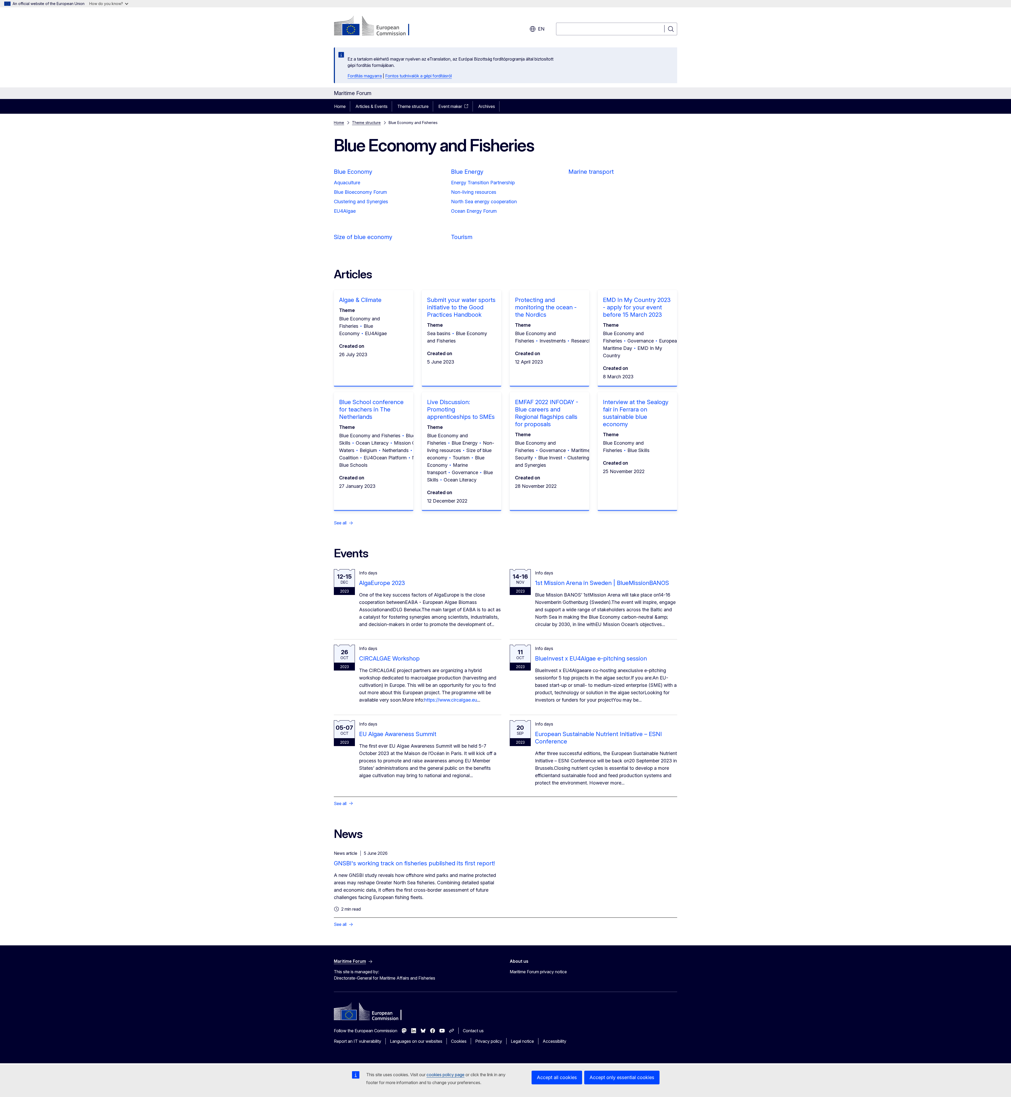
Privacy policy (488, 1041)
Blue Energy (467, 171)
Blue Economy (353, 171)
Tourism (461, 237)
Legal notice (522, 1041)
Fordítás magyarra (365, 75)
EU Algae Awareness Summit (397, 734)
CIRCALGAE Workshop (389, 658)
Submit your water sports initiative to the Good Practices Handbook (461, 307)
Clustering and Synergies (361, 201)
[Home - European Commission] (376, 26)
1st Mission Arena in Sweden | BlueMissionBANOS (602, 582)
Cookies (459, 1041)
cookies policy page (445, 1074)
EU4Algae (345, 211)
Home (340, 106)
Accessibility (554, 1041)
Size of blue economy (363, 237)
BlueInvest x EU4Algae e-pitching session (591, 658)
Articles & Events (371, 106)
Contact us (473, 1030)
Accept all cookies (557, 1077)
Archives (486, 106)
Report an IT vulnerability (357, 1041)
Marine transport (591, 171)
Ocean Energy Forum (474, 211)
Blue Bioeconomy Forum (360, 192)
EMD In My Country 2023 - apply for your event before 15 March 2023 (637, 307)
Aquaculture (347, 182)
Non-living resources (473, 192)
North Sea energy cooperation (484, 201)
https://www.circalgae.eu (450, 700)
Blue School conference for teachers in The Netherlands (371, 409)
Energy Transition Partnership (483, 182)
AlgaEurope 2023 (382, 582)
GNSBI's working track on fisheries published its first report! (414, 863)
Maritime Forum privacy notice (538, 971)
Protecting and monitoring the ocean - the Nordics (546, 307)
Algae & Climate (360, 299)
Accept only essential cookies (621, 1077)
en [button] (541, 29)
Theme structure (413, 106)
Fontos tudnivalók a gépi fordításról (418, 75)
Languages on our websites (416, 1041)
